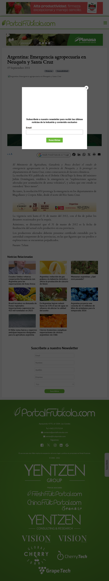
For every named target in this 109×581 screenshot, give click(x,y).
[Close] (86, 88)
